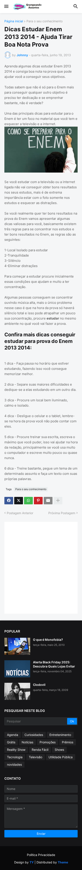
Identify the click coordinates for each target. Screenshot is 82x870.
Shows (59, 749)
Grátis (11, 742)
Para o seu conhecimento (44, 21)
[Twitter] (18, 500)
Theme (63, 862)
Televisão (35, 757)
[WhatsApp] (28, 500)
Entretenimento (60, 735)
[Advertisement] (41, 567)
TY (32, 862)
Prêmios (67, 742)
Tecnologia (15, 757)
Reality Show (16, 749)
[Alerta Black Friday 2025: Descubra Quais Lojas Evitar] (17, 668)
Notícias (27, 742)
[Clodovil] (17, 691)
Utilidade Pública (61, 757)
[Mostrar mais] (58, 500)
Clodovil (39, 685)
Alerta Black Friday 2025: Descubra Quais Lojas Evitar (54, 664)
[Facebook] (8, 500)
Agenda (12, 735)
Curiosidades (33, 735)
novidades (14, 764)
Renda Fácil (40, 749)
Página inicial (13, 21)
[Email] (48, 500)
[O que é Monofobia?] (17, 646)
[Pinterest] (38, 500)
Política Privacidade (41, 855)
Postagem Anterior (20, 513)
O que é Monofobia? (48, 639)
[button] (6, 6)
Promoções (48, 742)
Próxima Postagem (61, 513)
